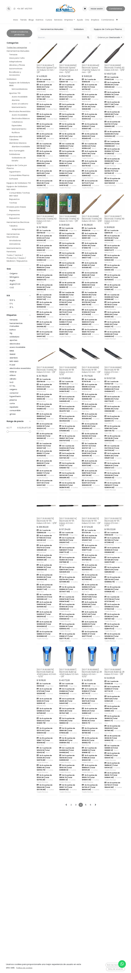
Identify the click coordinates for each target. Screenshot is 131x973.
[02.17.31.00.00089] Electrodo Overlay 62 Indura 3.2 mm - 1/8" (69, 218)
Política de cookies (24, 968)
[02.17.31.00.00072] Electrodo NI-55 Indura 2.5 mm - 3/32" (113, 522)
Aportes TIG (14, 93)
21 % (11, 307)
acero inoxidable (17, 347)
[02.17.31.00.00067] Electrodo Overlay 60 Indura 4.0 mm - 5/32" (114, 220)
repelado (14, 407)
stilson (13, 375)
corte (12, 403)
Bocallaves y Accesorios (15, 73)
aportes (13, 340)
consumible (15, 410)
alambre (14, 357)
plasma (13, 400)
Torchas (13, 202)
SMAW (12, 354)
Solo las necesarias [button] (115, 965)
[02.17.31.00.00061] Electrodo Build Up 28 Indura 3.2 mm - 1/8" (114, 672)
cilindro (13, 378)
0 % (11, 303)
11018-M (13, 371)
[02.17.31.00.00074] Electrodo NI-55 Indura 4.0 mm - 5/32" (68, 522)
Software (13, 178)
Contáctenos (115, 8)
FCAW (12, 364)
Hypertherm (15, 171)
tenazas (14, 319)
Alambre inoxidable (21, 146)
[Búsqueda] (88, 37)
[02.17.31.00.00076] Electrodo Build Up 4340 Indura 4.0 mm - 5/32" (46, 673)
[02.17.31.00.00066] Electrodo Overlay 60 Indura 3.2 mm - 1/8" (47, 369)
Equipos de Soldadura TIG (19, 183)
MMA (12, 350)
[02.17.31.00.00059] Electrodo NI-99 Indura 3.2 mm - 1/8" (91, 369)
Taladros (13, 225)
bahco (13, 329)
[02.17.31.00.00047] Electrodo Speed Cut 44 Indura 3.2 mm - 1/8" (47, 69)
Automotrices (15, 68)
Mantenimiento (19, 107)
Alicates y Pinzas (17, 65)
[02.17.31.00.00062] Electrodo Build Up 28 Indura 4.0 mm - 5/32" (92, 673)
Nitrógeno (14, 277)
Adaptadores (15, 61)
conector (14, 393)
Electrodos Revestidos (19, 111)
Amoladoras (15, 240)
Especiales (17, 125)
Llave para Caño (17, 58)
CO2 (12, 287)
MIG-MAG (14, 361)
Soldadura (11, 79)
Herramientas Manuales (18, 51)
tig (11, 333)
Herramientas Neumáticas (13, 235)
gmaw (13, 414)
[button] (8, 8)
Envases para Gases (16, 206)
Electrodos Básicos (21, 118)
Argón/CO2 (15, 284)
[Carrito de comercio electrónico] (85, 8)
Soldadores (14, 154)
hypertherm (15, 396)
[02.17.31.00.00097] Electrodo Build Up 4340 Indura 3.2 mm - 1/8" (68, 673)
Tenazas (13, 54)
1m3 (11, 382)
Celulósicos (17, 122)
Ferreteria (11, 251)
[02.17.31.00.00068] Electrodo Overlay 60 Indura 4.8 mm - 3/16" (92, 218)
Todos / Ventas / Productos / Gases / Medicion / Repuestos (17, 258)
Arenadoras (14, 244)
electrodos (15, 343)
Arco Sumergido (16, 150)
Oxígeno (14, 273)
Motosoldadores (20, 89)
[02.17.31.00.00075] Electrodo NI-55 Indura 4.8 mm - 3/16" (47, 520)
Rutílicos (16, 132)
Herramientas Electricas (18, 222)
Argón (12, 280)
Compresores (13, 214)
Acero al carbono (20, 103)
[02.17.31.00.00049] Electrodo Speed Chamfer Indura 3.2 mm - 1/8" (91, 69)
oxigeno (13, 389)
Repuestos (14, 199)
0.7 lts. (12, 386)
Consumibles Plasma (19, 175)
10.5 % (12, 300)
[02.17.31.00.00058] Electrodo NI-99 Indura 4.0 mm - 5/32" (68, 371)
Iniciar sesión (97, 8)
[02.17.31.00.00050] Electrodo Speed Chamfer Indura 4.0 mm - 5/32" (68, 69)
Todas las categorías (17, 47)
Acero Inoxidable (20, 96)
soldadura (14, 336)
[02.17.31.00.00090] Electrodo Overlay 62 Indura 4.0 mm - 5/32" (47, 220)
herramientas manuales (16, 325)
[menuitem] (15, 19)
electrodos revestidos (20, 368)
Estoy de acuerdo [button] (115, 969)
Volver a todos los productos (19, 33)
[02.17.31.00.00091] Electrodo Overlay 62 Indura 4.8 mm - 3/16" (115, 67)
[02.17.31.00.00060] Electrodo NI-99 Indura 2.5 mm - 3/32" (113, 371)
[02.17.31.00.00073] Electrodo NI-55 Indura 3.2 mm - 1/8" (91, 520)
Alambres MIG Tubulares (15, 138)
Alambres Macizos (17, 143)
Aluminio (16, 100)
